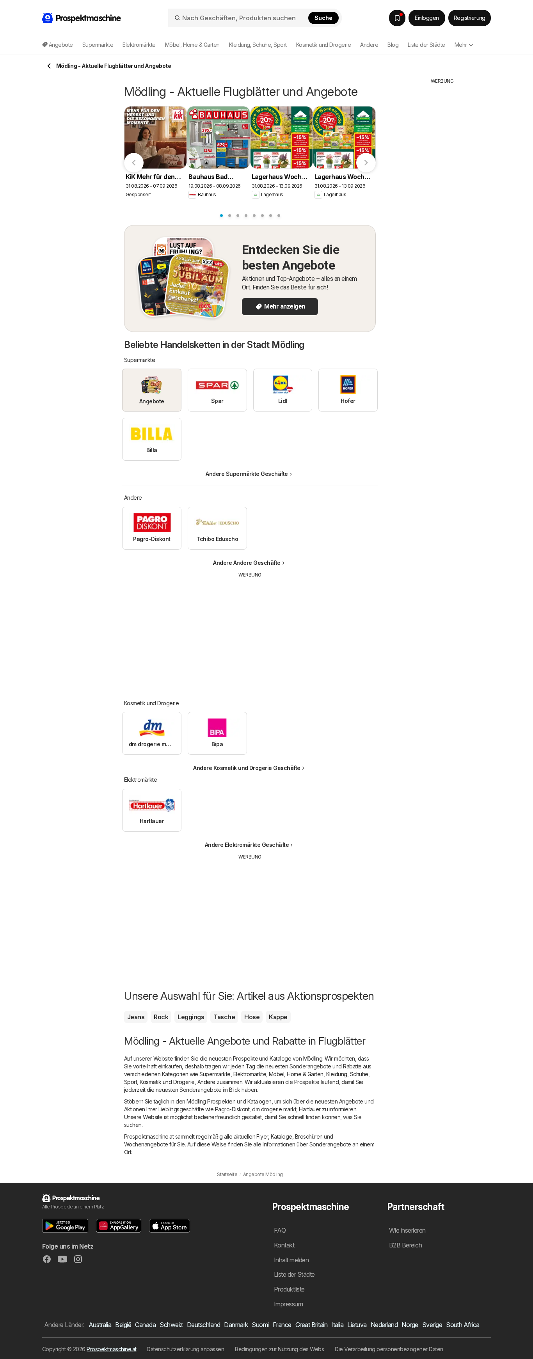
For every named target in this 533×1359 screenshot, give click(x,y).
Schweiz (171, 1325)
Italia (337, 1325)
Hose (251, 1017)
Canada (145, 1325)
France (282, 1325)
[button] (65, 1226)
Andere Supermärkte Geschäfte (247, 473)
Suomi (260, 1325)
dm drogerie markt (274, 1109)
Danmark (236, 1325)
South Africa (463, 1325)
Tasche (224, 1017)
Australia (100, 1325)
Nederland (384, 1325)
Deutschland (203, 1325)
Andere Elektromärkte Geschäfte (247, 844)
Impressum (288, 1304)
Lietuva (356, 1325)
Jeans (135, 1017)
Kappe (278, 1017)
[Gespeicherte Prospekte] (397, 18)
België (123, 1325)
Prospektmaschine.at (111, 1349)
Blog (392, 44)
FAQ (280, 1230)
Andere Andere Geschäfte (246, 562)
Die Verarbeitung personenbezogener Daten (389, 1349)
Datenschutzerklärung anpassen (185, 1349)
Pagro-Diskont (232, 1109)
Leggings (191, 1017)
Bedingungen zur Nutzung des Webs (279, 1349)
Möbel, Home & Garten (296, 1074)
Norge (410, 1325)
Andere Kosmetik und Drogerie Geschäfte (246, 768)
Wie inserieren (407, 1230)
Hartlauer (309, 1109)
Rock (161, 1017)
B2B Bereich (405, 1245)
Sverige (432, 1325)
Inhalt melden (291, 1260)
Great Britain (311, 1325)
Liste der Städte (426, 44)
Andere (206, 1082)
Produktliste (289, 1289)
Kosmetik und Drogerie (167, 1082)
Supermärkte (214, 1074)
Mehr (461, 44)
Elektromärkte (249, 1074)
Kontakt (284, 1245)
